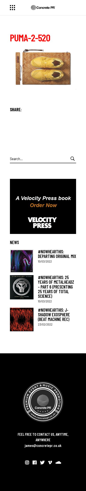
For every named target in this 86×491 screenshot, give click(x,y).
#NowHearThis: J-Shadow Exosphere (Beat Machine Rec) (54, 314)
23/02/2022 (45, 324)
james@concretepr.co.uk (43, 445)
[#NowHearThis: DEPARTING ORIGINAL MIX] (22, 261)
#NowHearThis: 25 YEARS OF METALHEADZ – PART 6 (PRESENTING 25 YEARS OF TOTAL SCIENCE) (56, 287)
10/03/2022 (45, 261)
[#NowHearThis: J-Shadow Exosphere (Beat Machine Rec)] (22, 319)
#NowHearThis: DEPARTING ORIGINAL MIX (57, 254)
